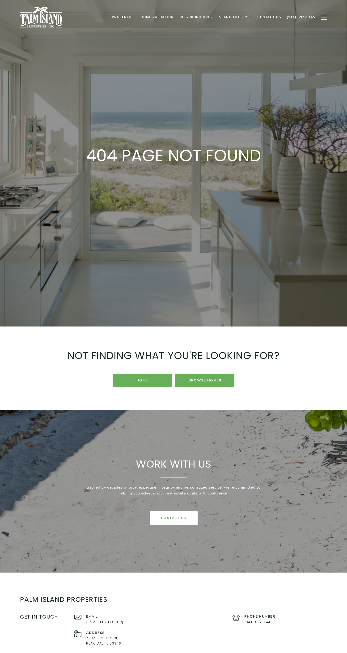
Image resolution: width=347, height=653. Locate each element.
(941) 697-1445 (258, 622)
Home (142, 380)
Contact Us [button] (173, 518)
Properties (123, 17)
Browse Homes (205, 380)
